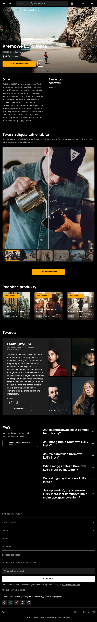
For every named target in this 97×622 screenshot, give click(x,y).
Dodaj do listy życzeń (16, 302)
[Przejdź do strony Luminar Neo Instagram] (75, 612)
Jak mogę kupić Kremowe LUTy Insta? (68, 443)
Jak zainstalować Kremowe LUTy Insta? (68, 455)
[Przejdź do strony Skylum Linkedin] (80, 612)
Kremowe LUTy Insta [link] (31, 10)
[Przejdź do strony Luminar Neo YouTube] (84, 612)
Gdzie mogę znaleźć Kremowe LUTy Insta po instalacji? (68, 468)
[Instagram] (12, 402)
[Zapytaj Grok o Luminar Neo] (22, 602)
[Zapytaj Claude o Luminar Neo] (16, 602)
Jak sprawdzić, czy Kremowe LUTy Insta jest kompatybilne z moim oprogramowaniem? (68, 493)
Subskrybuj (49, 579)
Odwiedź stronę (19, 409)
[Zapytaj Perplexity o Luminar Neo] (10, 602)
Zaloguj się (81, 3)
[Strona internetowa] (17, 402)
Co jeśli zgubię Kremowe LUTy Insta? (68, 480)
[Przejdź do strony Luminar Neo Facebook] (71, 612)
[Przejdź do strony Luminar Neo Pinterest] (93, 612)
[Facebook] (8, 402)
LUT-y (18, 10)
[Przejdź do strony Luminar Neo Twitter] (89, 612)
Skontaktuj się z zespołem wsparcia (19, 443)
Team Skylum (20, 52)
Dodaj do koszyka (19, 63)
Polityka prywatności (71, 584)
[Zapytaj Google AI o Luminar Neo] (28, 602)
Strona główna (8, 10)
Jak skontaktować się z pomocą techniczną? (68, 431)
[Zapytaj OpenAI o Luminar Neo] (4, 602)
